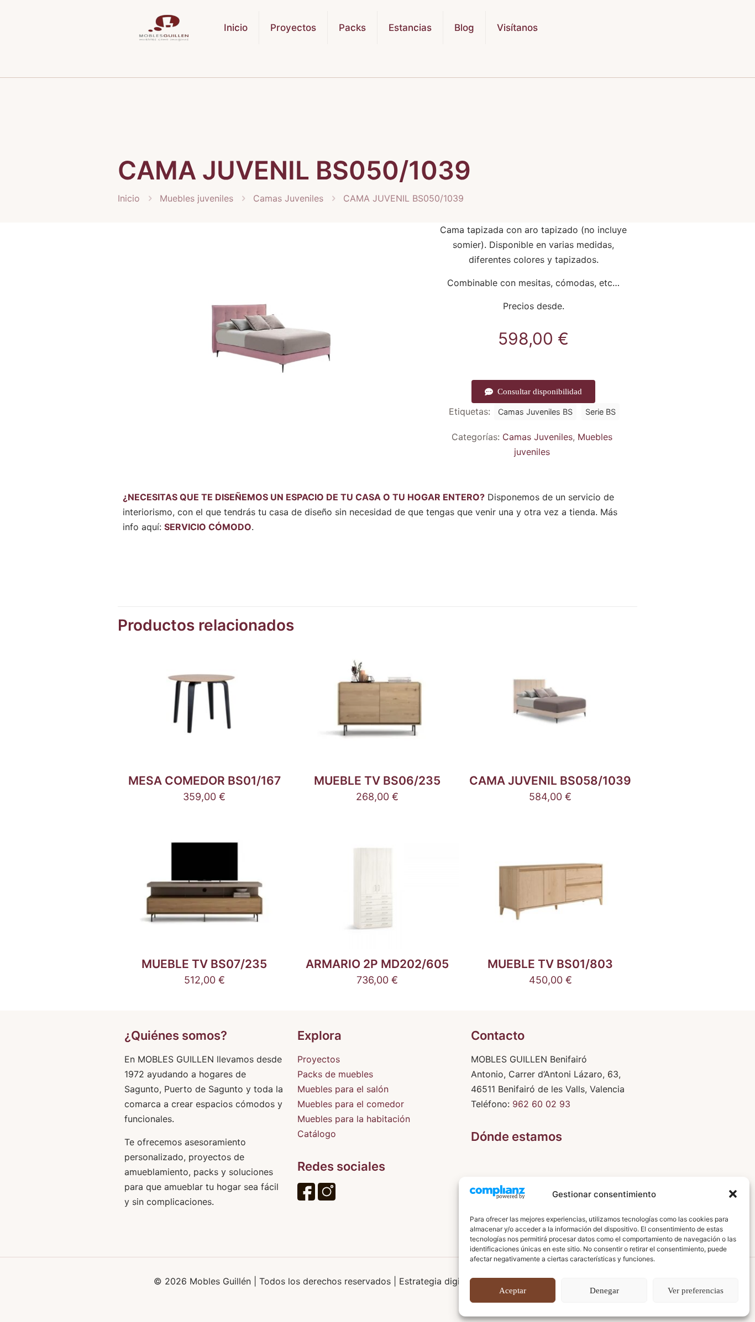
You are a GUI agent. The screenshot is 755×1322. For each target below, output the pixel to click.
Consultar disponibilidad (539, 391)
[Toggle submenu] (293, 66)
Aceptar (512, 1290)
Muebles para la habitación (353, 1118)
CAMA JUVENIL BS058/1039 (550, 780)
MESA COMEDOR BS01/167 (204, 780)
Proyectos (318, 1059)
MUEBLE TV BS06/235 (377, 780)
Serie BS (600, 411)
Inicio (129, 198)
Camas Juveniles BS (535, 411)
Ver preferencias (695, 1290)
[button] (732, 1193)
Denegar (604, 1290)
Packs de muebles (335, 1074)
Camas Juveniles (288, 198)
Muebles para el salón (343, 1088)
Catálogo (316, 1133)
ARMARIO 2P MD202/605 (377, 964)
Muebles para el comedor (350, 1103)
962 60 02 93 (541, 1103)
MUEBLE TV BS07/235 (204, 964)
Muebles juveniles (196, 198)
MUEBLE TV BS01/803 (550, 964)
